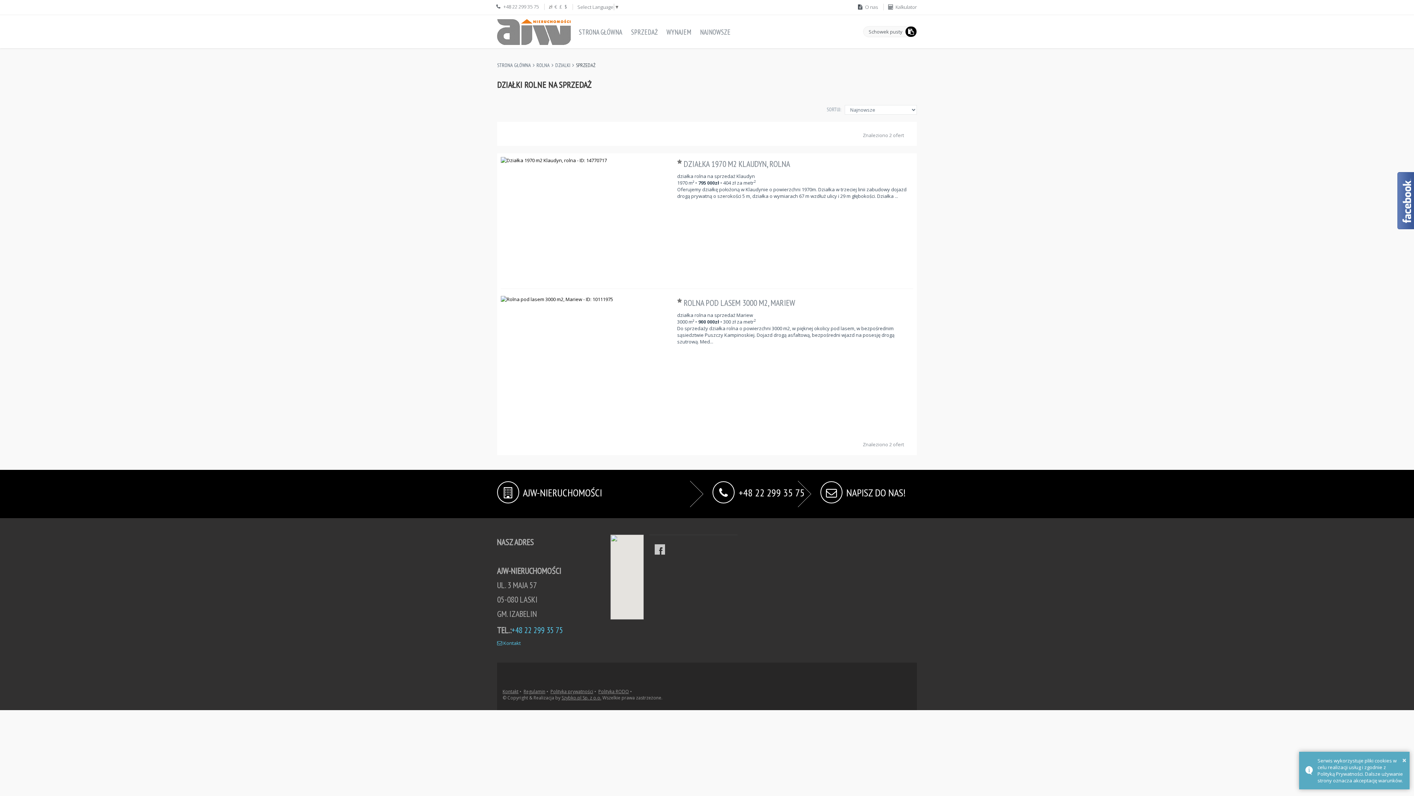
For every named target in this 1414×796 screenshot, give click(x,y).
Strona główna (600, 32)
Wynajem (678, 32)
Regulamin (534, 691)
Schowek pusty (886, 31)
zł (550, 6)
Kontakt (511, 643)
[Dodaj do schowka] (680, 161)
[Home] (534, 30)
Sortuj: (834, 109)
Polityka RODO (613, 691)
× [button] (1404, 760)
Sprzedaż (644, 32)
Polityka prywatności (572, 691)
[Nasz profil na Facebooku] (660, 549)
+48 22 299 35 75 (772, 492)
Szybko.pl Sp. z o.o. (581, 698)
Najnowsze (715, 32)
